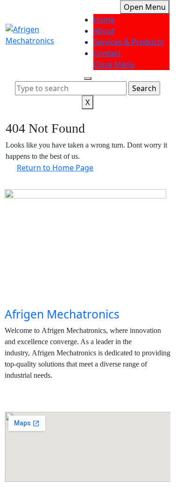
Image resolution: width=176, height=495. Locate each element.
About (104, 31)
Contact (107, 53)
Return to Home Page (61, 166)
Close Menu (114, 64)
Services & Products (128, 42)
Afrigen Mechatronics (62, 314)
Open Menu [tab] (146, 6)
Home (104, 19)
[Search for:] (71, 88)
